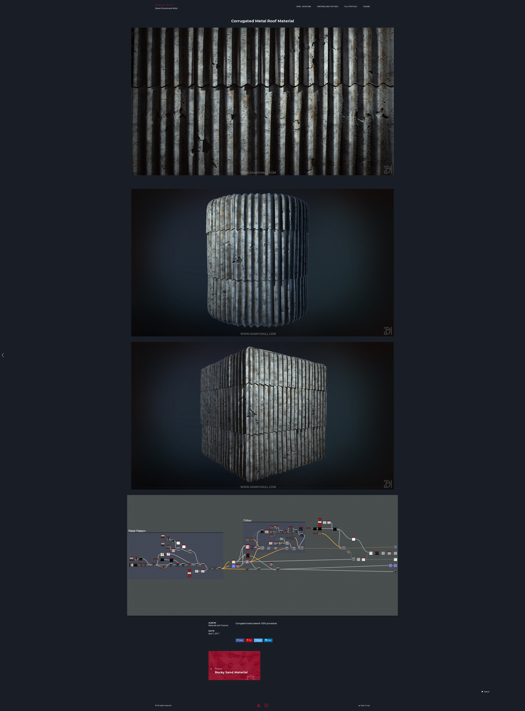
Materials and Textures (327, 7)
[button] (485, 691)
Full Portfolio (350, 7)
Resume (366, 7)
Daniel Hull (164, 5)
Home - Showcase (303, 7)
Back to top (365, 705)
